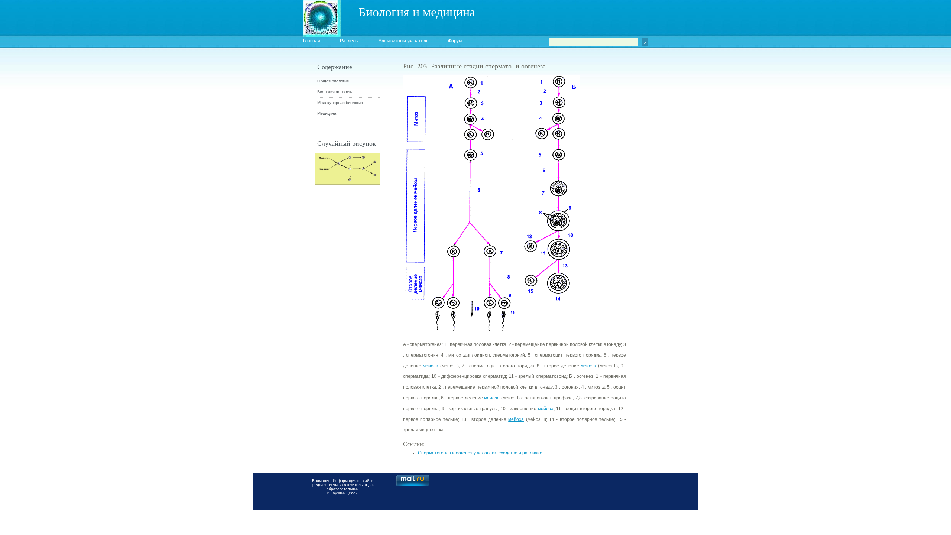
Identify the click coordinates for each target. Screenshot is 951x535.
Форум (455, 40)
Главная (311, 40)
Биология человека (335, 92)
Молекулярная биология (340, 102)
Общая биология (333, 81)
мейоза (430, 366)
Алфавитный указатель (403, 40)
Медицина (326, 113)
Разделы (349, 40)
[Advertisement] (667, 195)
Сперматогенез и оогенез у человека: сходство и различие (480, 452)
